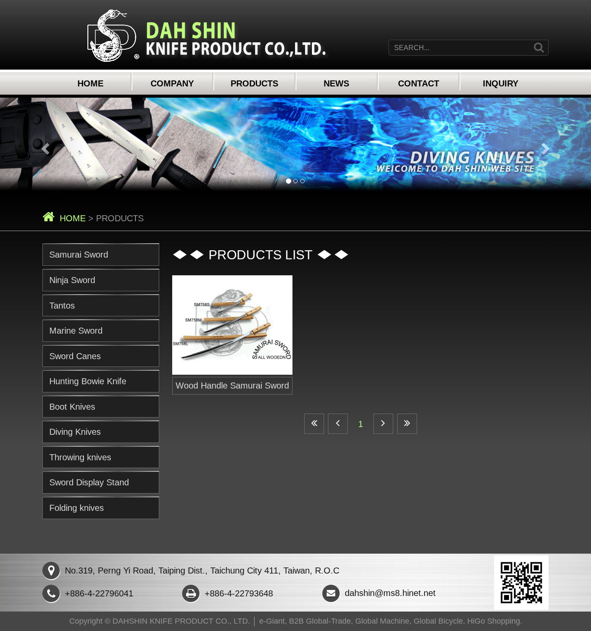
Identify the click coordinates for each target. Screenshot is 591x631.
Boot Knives (72, 406)
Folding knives (76, 508)
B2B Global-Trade (320, 621)
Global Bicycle (438, 621)
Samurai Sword (78, 254)
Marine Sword (76, 330)
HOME (90, 83)
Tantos (62, 305)
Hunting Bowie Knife (87, 381)
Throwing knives (80, 457)
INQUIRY (500, 83)
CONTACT (418, 83)
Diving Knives (75, 432)
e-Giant (272, 621)
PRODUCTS (254, 83)
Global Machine (382, 621)
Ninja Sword (72, 280)
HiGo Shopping (493, 621)
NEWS (336, 83)
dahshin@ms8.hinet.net (390, 593)
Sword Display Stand (89, 482)
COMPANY (172, 83)
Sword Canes (75, 356)
